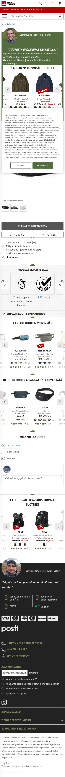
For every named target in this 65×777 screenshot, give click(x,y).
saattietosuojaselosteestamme (45, 157)
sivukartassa (36, 766)
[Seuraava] (57, 90)
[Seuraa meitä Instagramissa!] (6, 703)
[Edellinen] (8, 90)
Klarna (13, 605)
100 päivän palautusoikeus (20, 246)
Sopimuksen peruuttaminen (19, 728)
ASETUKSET (20, 165)
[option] (21, 290)
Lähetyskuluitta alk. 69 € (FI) (21, 242)
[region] (32, 140)
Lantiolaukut (9, 24)
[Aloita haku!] (60, 16)
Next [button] (60, 285)
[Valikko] (4, 16)
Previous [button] (5, 285)
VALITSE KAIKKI (42, 165)
